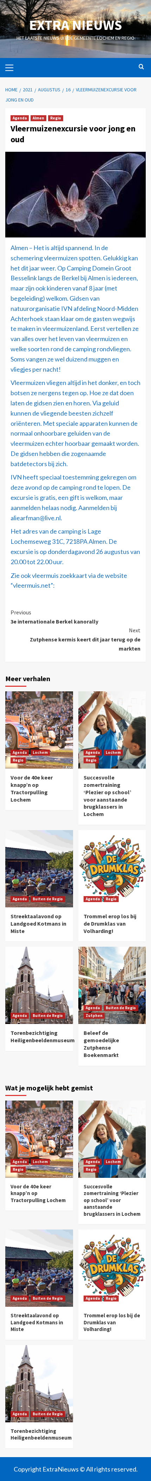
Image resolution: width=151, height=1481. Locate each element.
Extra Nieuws (75, 25)
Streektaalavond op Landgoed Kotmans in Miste (38, 923)
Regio (55, 118)
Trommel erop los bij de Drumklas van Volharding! (110, 923)
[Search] (141, 67)
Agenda (20, 118)
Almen (38, 118)
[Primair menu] (12, 67)
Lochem (40, 752)
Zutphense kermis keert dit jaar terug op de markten (85, 639)
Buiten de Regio (48, 898)
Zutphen (94, 1015)
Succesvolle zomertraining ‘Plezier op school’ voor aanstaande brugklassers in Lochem (107, 795)
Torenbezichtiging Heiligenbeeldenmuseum (43, 1036)
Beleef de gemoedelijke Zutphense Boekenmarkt (101, 1043)
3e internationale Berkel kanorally (54, 617)
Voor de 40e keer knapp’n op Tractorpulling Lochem (32, 788)
